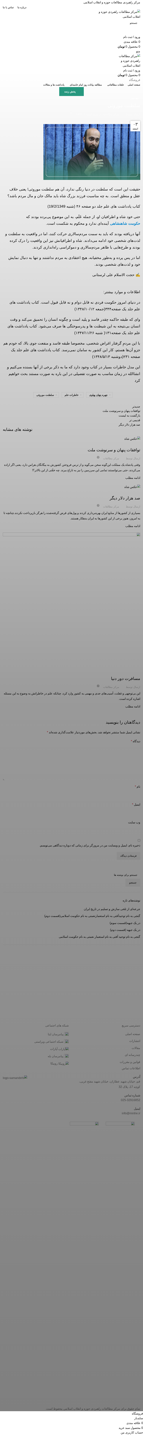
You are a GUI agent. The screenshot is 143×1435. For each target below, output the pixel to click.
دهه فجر (134, 98)
